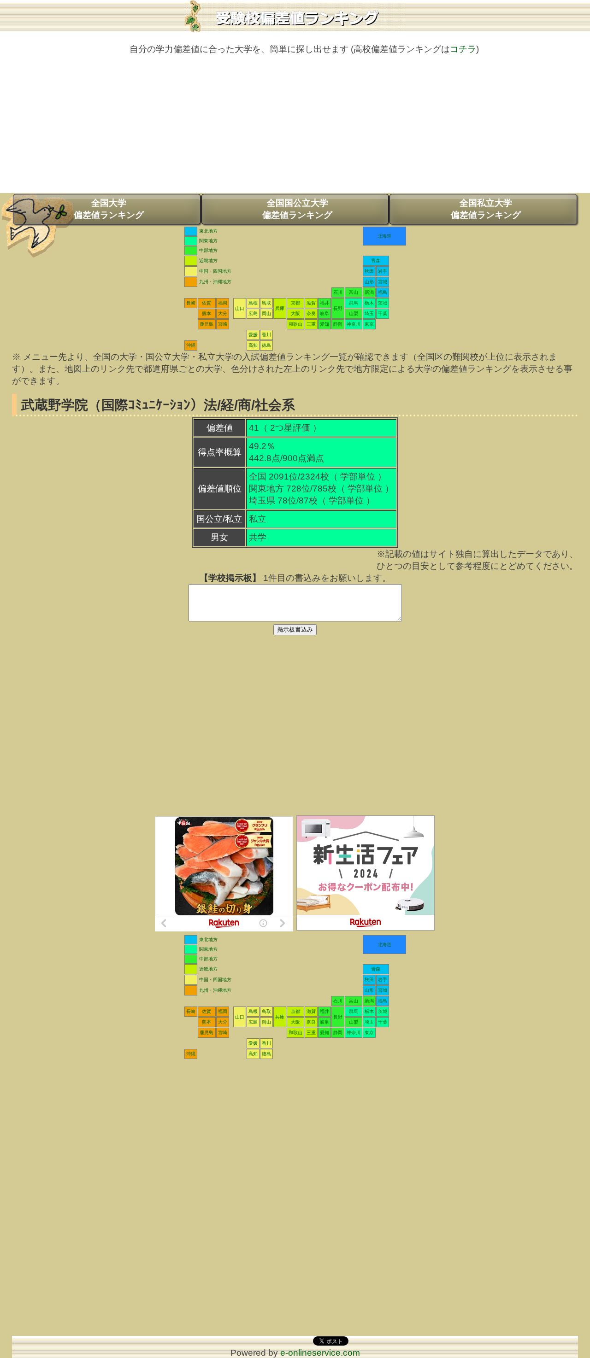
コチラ (463, 49)
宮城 (382, 281)
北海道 (384, 236)
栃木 (369, 302)
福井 (324, 302)
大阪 (295, 313)
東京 (369, 324)
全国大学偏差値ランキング (109, 209)
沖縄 (190, 345)
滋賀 (311, 302)
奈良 (311, 313)
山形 (369, 281)
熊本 (206, 313)
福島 (382, 292)
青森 (375, 260)
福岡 (222, 302)
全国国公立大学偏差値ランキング (297, 209)
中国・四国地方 (215, 271)
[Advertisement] (295, 128)
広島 (253, 313)
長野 (337, 308)
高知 (253, 345)
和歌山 (295, 324)
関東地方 (208, 240)
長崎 (190, 302)
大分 (222, 313)
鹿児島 (206, 324)
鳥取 (266, 302)
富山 (353, 292)
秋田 (369, 271)
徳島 (266, 345)
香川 (266, 334)
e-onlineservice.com (320, 1353)
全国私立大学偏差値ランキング (486, 209)
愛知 (324, 324)
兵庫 (279, 308)
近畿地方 (208, 260)
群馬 (353, 302)
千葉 (382, 313)
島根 (253, 302)
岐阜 (324, 313)
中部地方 (208, 250)
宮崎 (222, 324)
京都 (295, 302)
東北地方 (208, 231)
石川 (337, 292)
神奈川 (353, 324)
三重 (311, 324)
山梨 (353, 313)
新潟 (369, 292)
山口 (239, 308)
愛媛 (253, 334)
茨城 (382, 302)
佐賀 (206, 302)
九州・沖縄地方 (215, 281)
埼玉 (369, 313)
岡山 (266, 313)
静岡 (337, 324)
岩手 (382, 271)
